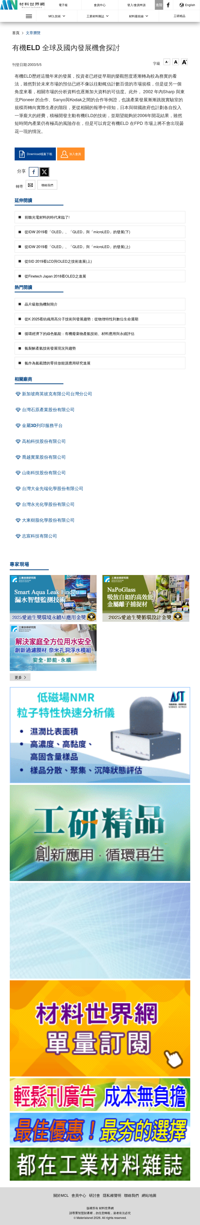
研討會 (94, 1195)
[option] (100, 736)
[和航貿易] (100, 735)
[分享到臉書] (34, 172)
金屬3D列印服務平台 (42, 425)
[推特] (44, 172)
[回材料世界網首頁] (22, 5)
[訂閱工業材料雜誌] (100, 1164)
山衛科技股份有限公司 (43, 472)
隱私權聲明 (112, 1195)
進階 (159, 4)
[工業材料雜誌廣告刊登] (100, 1129)
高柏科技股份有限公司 (43, 441)
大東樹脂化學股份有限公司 (48, 520)
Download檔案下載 (39, 154)
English (190, 5)
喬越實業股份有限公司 (43, 457)
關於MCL (61, 1195)
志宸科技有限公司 (39, 536)
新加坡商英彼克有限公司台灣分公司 (56, 393)
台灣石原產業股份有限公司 (48, 409)
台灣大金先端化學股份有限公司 (52, 488)
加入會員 (75, 154)
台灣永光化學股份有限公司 (48, 504)
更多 (18, 677)
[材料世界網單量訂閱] (100, 1028)
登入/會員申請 (136, 5)
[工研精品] (100, 833)
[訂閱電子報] (100, 931)
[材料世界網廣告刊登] (100, 1094)
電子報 (63, 5)
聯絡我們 (47, 185)
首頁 (16, 32)
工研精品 (179, 16)
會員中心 (100, 5)
